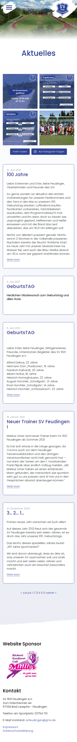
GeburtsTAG (21, 286)
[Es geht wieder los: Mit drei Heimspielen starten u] (20, 128)
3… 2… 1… (15, 513)
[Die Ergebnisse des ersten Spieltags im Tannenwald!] (56, 91)
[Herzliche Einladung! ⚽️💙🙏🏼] (20, 91)
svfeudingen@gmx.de (41, 720)
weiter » (51, 593)
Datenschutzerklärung (18, 731)
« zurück (26, 593)
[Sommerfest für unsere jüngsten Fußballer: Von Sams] (56, 128)
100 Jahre (17, 174)
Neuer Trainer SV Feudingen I (38, 424)
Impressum (10, 727)
